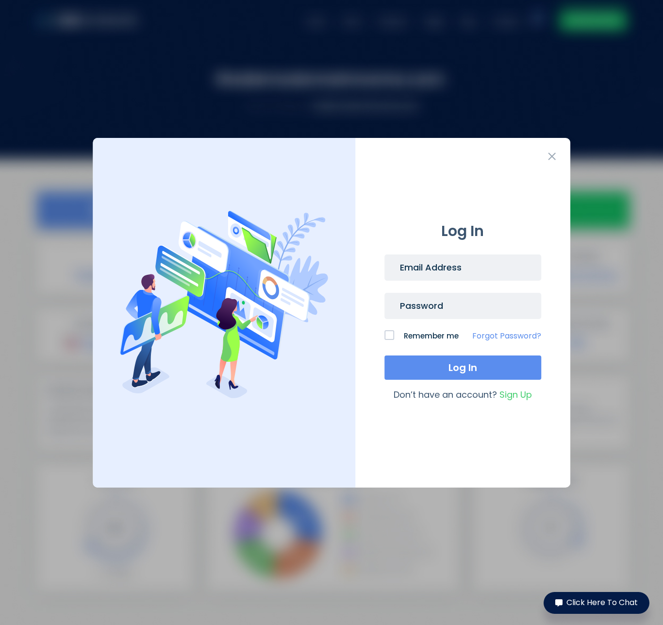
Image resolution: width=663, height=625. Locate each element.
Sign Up (515, 395)
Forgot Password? (506, 335)
